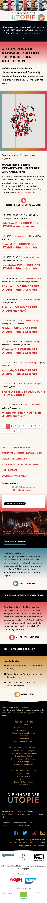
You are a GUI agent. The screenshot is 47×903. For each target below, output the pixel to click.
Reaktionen (23, 735)
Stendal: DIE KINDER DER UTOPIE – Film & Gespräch (19, 245)
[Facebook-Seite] (16, 834)
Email (26, 707)
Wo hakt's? (23, 779)
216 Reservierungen (32, 341)
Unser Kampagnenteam (15, 475)
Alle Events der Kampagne (16, 447)
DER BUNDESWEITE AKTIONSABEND (23, 747)
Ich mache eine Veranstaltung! (23, 205)
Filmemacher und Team (23, 727)
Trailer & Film (27, 583)
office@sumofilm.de (26, 192)
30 (14, 431)
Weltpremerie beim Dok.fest (23, 733)
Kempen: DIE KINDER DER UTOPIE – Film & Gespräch (19, 351)
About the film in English (24, 741)
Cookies (8, 715)
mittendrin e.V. (13, 814)
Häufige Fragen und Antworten (20, 464)
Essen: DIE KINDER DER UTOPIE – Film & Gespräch (23, 393)
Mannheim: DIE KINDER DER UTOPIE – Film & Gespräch (21, 267)
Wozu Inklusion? (23, 773)
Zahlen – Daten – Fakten (23, 782)
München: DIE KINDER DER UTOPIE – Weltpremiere (20, 224)
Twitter (17, 707)
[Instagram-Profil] (34, 834)
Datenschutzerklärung (21, 712)
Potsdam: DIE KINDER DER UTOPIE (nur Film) (20, 309)
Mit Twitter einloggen (25, 487)
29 (8, 431)
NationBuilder (31, 842)
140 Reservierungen (32, 299)
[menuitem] (23, 447)
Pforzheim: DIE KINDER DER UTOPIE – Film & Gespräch (21, 288)
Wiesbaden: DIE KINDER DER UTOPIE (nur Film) (21, 414)
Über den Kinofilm (15, 541)
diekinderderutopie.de (31, 33)
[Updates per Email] (42, 834)
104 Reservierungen (32, 257)
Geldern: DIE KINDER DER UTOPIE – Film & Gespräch (19, 330)
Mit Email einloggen (24, 490)
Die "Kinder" (23, 724)
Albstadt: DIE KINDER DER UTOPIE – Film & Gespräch (20, 372)
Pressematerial (23, 738)
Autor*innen (23, 784)
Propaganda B (39, 845)
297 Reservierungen (33, 383)
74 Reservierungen (32, 404)
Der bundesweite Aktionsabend (23, 595)
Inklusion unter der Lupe (19, 649)
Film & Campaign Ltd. (14, 842)
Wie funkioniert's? (23, 776)
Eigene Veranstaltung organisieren (22, 453)
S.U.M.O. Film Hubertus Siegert (20, 825)
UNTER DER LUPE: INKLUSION (23, 771)
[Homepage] (23, 11)
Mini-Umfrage (9, 470)
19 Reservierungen (32, 278)
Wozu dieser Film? (23, 730)
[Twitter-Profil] (24, 834)
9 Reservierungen (20, 236)
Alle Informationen (27, 637)
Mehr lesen (27, 694)
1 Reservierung (30, 362)
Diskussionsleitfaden (14, 458)
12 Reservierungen (32, 320)
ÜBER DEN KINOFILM (23, 722)
